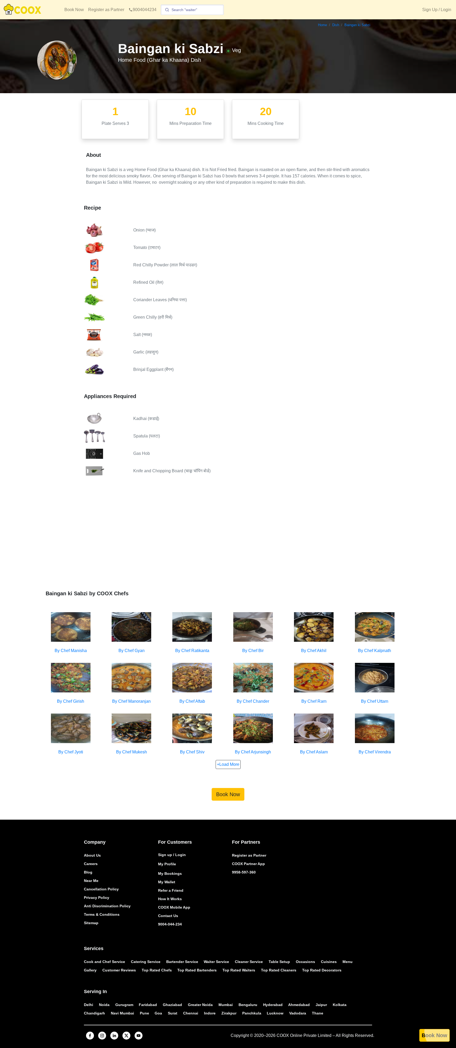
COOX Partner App (248, 864)
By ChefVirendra (375, 752)
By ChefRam (313, 701)
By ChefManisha (71, 650)
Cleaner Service (249, 962)
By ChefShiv (192, 752)
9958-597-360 (244, 872)
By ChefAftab (192, 701)
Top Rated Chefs (157, 970)
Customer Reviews (119, 970)
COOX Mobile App (174, 907)
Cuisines (329, 962)
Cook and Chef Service (104, 962)
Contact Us (168, 916)
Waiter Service (216, 962)
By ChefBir (253, 650)
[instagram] (102, 1036)
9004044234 (144, 9)
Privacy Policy (96, 897)
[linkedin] (114, 1036)
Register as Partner (106, 9)
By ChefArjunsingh (253, 752)
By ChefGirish (70, 701)
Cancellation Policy (101, 889)
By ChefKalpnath (374, 650)
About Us (92, 855)
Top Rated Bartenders (197, 970)
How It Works (170, 899)
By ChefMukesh (131, 752)
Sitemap (91, 923)
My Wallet (166, 882)
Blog (88, 872)
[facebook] (90, 1036)
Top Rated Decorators (321, 970)
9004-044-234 (170, 924)
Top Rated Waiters (238, 970)
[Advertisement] (228, 538)
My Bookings (170, 873)
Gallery (90, 970)
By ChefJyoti (70, 752)
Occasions (305, 962)
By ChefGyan (131, 650)
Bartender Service (182, 962)
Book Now (74, 9)
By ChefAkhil (313, 650)
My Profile (167, 864)
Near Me (91, 881)
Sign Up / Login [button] (436, 9)
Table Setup (279, 962)
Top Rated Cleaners (278, 970)
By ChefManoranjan (131, 701)
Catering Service (145, 962)
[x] (126, 1036)
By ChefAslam (314, 752)
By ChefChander (253, 701)
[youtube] (138, 1036)
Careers (91, 864)
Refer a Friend (170, 890)
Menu (348, 962)
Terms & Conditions (102, 914)
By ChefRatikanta (192, 650)
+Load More (228, 764)
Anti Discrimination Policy (107, 906)
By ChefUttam (374, 701)
